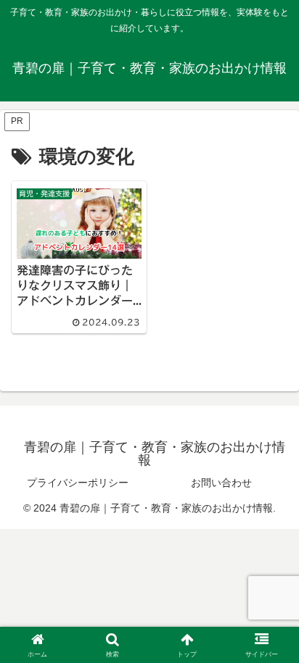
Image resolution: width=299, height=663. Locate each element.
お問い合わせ (221, 482)
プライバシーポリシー (77, 482)
